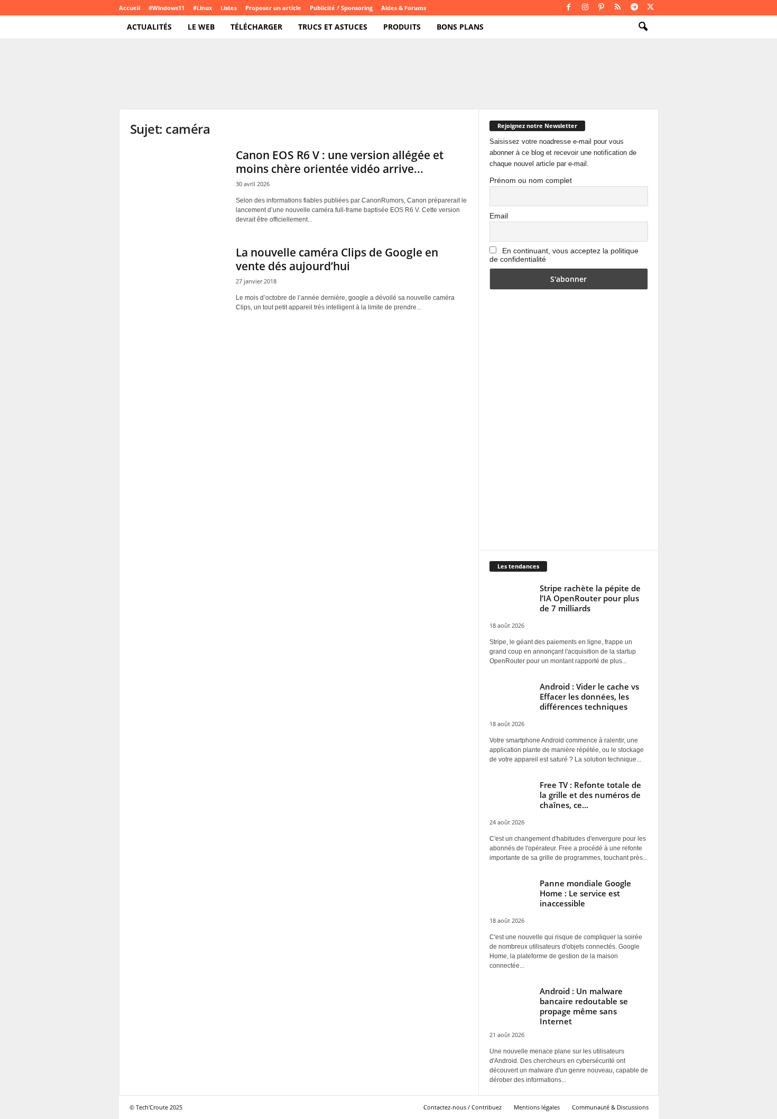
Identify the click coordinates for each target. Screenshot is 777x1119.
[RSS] (618, 7)
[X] (650, 7)
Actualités (149, 27)
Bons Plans (460, 27)
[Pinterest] (601, 7)
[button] (642, 27)
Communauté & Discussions (610, 1107)
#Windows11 (166, 8)
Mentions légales (537, 1107)
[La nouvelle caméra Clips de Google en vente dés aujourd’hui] (177, 281)
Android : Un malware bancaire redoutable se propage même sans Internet (584, 1006)
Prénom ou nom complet (530, 180)
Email (498, 216)
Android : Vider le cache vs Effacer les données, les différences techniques (589, 696)
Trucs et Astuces (332, 27)
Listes (228, 8)
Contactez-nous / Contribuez (462, 1107)
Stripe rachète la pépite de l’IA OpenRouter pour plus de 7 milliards (590, 598)
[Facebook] (568, 7)
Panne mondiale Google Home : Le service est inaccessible (585, 893)
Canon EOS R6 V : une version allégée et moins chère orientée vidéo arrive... (339, 162)
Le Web (201, 27)
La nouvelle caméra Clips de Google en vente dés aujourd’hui (337, 259)
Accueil (129, 8)
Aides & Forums (403, 8)
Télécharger (256, 27)
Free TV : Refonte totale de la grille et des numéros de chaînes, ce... (590, 794)
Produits (402, 27)
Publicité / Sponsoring (341, 8)
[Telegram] (634, 7)
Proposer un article (273, 8)
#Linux (202, 8)
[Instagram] (585, 7)
